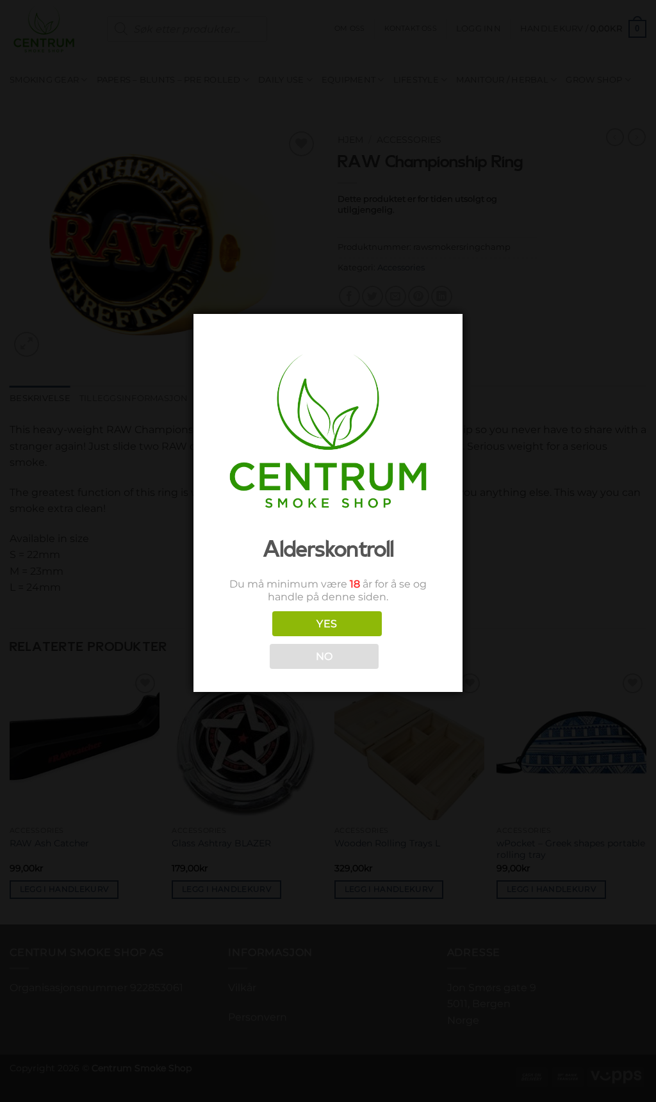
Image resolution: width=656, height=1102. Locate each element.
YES (326, 624)
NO (324, 656)
